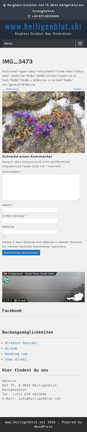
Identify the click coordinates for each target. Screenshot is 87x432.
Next (79, 89)
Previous (10, 89)
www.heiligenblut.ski (43, 26)
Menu (8, 43)
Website (8, 227)
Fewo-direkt (16, 359)
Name (7, 205)
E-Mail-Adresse (14, 216)
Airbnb (11, 348)
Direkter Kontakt (21, 343)
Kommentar (12, 172)
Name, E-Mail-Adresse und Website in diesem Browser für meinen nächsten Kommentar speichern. (42, 244)
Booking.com (16, 354)
